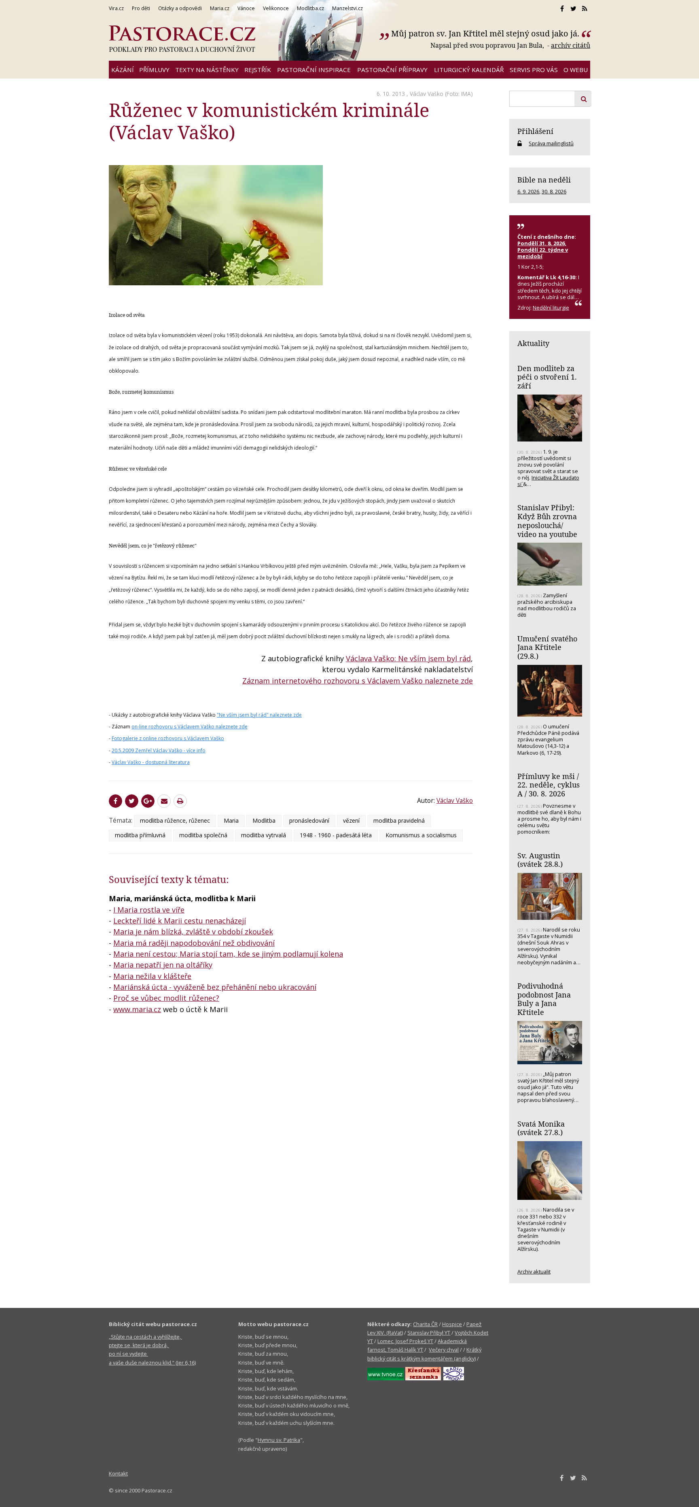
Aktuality (533, 343)
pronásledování (309, 820)
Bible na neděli (544, 180)
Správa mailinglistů (551, 143)
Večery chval (444, 1349)
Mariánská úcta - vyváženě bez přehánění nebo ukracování (214, 987)
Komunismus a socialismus (421, 835)
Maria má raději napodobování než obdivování (194, 943)
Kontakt (118, 1473)
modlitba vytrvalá (263, 835)
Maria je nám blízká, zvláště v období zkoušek (193, 931)
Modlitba (263, 820)
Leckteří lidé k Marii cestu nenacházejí (179, 920)
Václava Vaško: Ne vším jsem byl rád (408, 658)
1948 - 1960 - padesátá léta (336, 835)
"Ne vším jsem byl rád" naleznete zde (259, 714)
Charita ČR (425, 1324)
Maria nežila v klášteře (152, 976)
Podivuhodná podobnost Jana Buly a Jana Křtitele (544, 999)
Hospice (452, 1324)
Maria (231, 820)
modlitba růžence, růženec (175, 820)
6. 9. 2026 (528, 191)
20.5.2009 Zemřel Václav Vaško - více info (158, 750)
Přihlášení (535, 131)
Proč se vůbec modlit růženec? (166, 998)
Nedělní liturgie (551, 307)
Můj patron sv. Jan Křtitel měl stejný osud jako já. (485, 33)
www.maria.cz (137, 1009)
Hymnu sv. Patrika (279, 1439)
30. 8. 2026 (554, 191)
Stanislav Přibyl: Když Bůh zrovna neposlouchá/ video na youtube (547, 521)
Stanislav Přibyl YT (428, 1332)
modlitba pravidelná (399, 820)
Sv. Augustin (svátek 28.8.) (540, 860)
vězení (351, 820)
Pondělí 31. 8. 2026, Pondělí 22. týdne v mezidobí (542, 250)
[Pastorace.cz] (182, 39)
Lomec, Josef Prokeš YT (405, 1341)
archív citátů (570, 45)
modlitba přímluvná (140, 835)
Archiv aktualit (534, 1271)
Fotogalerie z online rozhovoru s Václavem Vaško (168, 738)
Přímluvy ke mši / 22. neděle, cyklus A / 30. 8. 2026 (548, 784)
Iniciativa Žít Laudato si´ (548, 481)
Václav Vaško (426, 94)
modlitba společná (203, 835)
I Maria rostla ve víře (148, 910)
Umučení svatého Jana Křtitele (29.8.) (547, 647)
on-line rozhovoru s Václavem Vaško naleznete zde (189, 726)
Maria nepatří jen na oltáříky (162, 965)
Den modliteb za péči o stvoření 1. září (547, 377)
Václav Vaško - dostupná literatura (151, 762)
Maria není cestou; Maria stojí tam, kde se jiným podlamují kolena (228, 954)
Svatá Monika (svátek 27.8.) (541, 1128)
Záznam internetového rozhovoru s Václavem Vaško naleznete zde (357, 681)
